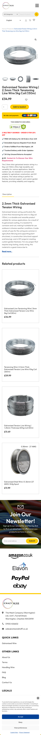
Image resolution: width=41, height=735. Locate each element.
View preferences (20, 728)
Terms (4, 662)
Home (4, 29)
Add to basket (19, 107)
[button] (38, 698)
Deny (20, 722)
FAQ (4, 672)
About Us (6, 657)
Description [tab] (7, 194)
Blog (4, 677)
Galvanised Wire (9, 643)
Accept (20, 717)
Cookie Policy (14, 732)
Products (10, 29)
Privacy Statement (24, 732)
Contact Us (7, 682)
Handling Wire (8, 667)
